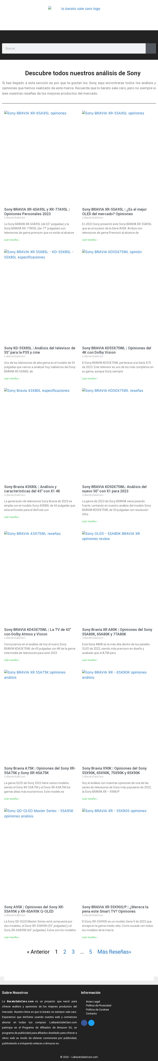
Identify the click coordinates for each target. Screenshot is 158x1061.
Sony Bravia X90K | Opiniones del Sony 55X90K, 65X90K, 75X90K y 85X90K (114, 770)
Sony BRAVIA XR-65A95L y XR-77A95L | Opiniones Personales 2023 (37, 211)
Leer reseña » (12, 239)
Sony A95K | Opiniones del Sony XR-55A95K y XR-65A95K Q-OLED (34, 909)
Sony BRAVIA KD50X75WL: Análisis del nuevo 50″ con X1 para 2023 (114, 489)
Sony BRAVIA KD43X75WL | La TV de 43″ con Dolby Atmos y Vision (37, 631)
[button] (71, 34)
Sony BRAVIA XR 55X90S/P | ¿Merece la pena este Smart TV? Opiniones (115, 909)
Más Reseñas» (114, 952)
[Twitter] (91, 1023)
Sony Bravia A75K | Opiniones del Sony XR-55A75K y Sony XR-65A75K (40, 770)
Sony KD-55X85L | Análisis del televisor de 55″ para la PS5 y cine (39, 350)
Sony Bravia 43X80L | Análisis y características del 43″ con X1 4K (32, 489)
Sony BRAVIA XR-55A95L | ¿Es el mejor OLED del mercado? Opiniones (114, 211)
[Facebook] (84, 1023)
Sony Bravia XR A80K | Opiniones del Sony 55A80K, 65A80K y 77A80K (117, 631)
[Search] (151, 48)
